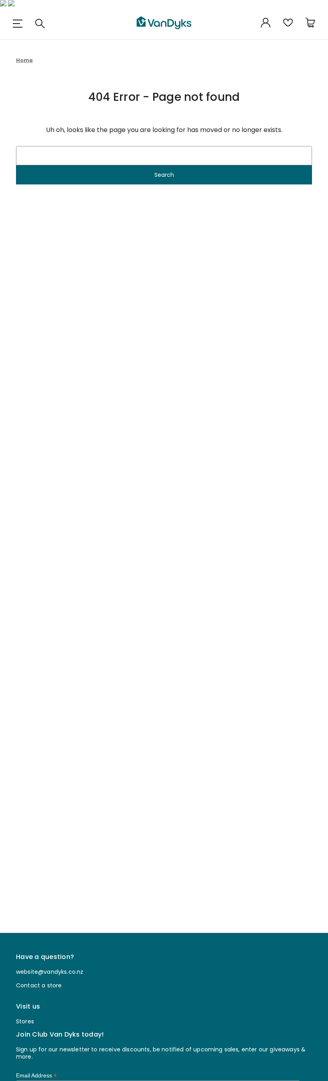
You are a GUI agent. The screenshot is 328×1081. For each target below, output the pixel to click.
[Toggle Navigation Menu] (17, 23)
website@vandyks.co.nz (49, 972)
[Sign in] (265, 23)
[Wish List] (288, 23)
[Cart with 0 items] (310, 23)
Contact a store (39, 985)
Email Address (36, 1075)
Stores (25, 1021)
